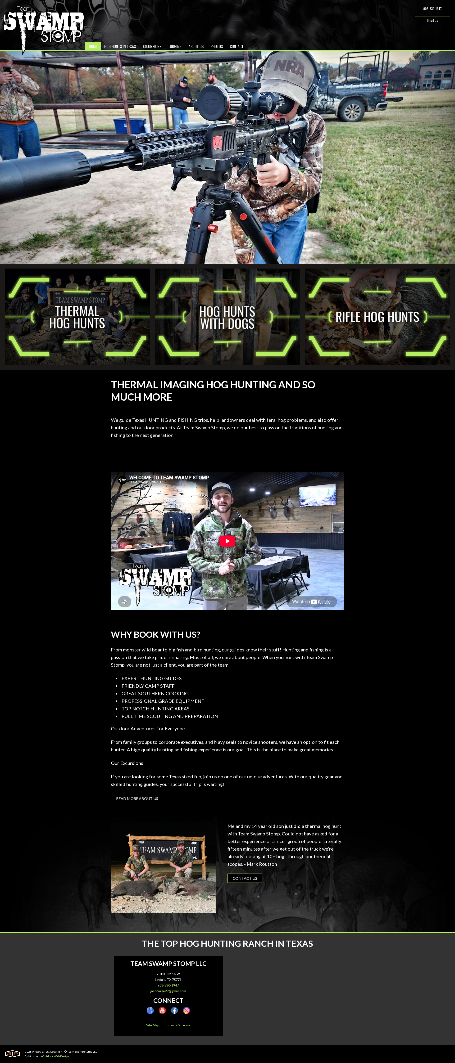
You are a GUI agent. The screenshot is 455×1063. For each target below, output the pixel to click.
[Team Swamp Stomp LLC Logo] (42, 30)
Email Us (432, 20)
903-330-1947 (432, 8)
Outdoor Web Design (55, 1056)
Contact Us (245, 878)
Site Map (152, 1025)
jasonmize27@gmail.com (168, 991)
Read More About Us (137, 798)
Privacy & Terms (178, 1025)
